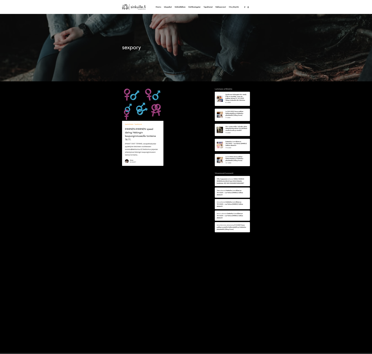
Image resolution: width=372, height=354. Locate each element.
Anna (131, 160)
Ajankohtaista (129, 124)
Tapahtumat (138, 124)
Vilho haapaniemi (222, 179)
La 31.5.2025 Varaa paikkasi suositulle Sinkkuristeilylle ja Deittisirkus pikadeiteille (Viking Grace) (231, 227)
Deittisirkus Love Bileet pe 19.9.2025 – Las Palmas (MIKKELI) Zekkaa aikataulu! (230, 192)
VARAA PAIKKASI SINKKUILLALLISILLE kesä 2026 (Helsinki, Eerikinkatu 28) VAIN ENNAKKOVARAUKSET (230, 181)
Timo (218, 190)
